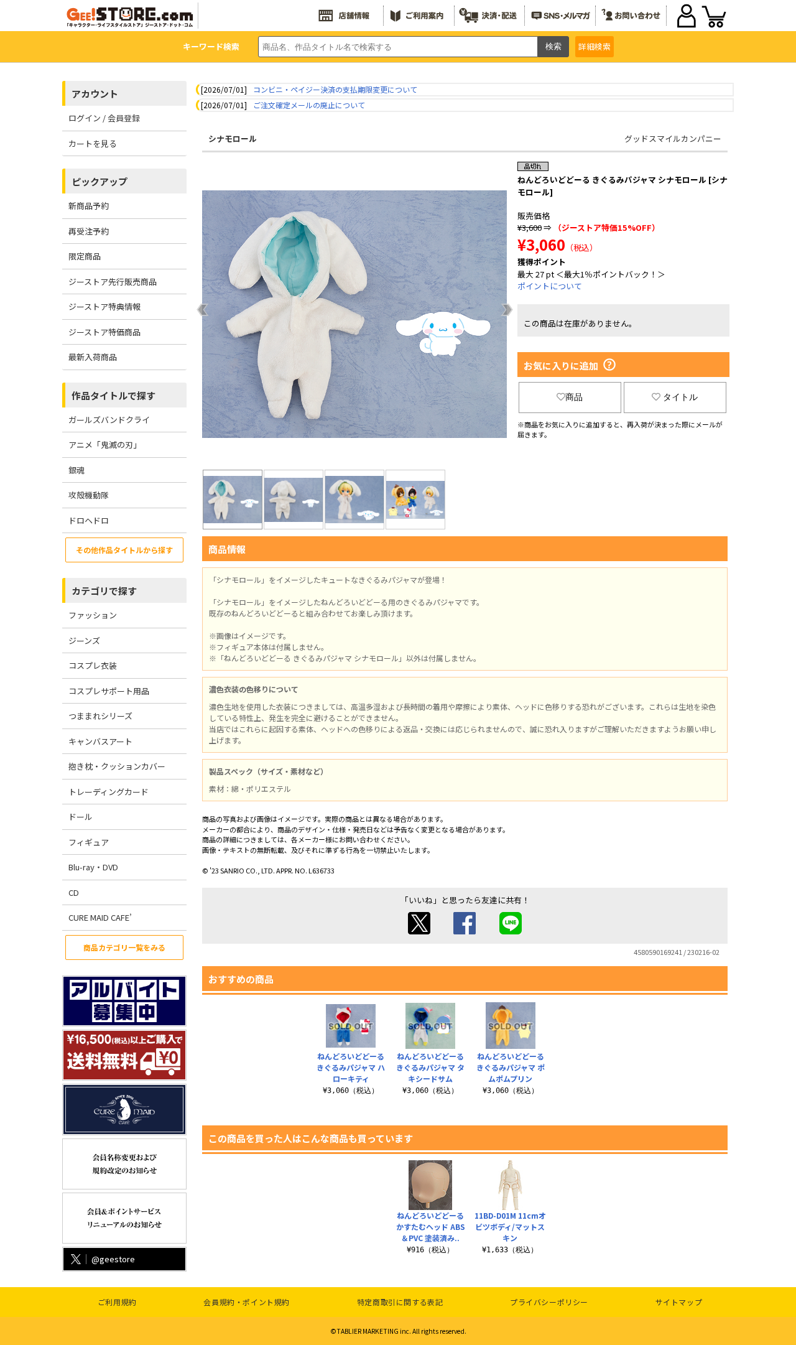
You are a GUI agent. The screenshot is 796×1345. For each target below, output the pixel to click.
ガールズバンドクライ (109, 420)
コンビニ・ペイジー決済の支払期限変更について (335, 89)
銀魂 (76, 470)
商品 (574, 397)
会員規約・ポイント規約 (246, 1301)
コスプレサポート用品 (108, 691)
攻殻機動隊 (88, 495)
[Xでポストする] (419, 931)
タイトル (680, 397)
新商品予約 (88, 206)
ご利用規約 (117, 1301)
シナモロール (232, 138)
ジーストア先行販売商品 (112, 281)
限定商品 (84, 256)
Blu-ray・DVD (93, 867)
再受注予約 (88, 231)
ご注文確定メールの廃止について (309, 105)
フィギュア (88, 842)
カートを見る (92, 143)
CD (73, 892)
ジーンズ (84, 640)
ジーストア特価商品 (104, 332)
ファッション (92, 615)
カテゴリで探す (104, 590)
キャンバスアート (100, 741)
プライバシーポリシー (549, 1301)
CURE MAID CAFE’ (100, 917)
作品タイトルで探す (113, 395)
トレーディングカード (108, 792)
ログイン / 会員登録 (104, 118)
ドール (80, 816)
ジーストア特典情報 (104, 306)
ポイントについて (549, 286)
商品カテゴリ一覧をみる (124, 947)
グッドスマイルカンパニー (672, 138)
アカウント (95, 93)
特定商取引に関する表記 (400, 1301)
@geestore (113, 1259)
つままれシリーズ (100, 716)
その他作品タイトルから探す (124, 549)
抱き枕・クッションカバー (116, 766)
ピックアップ (99, 181)
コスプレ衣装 (92, 665)
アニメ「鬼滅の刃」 (104, 444)
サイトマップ (679, 1301)
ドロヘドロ (88, 520)
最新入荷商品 (92, 357)
